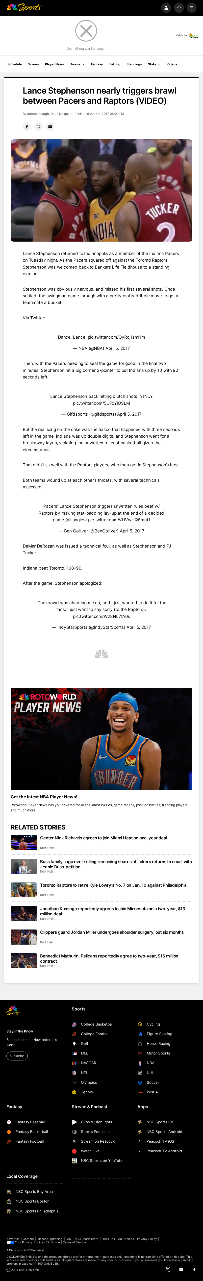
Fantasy (97, 64)
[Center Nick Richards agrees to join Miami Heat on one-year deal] (24, 842)
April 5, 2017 (117, 348)
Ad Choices (126, 1239)
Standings (134, 64)
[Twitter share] (38, 126)
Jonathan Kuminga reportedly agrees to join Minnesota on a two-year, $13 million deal (112, 911)
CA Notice (53, 1242)
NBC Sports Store (87, 1239)
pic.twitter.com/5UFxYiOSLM (101, 403)
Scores (33, 64)
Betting (114, 64)
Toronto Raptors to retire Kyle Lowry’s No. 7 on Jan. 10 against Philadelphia (113, 885)
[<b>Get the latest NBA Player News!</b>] (102, 739)
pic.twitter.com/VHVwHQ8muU (119, 519)
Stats (152, 64)
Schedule (14, 64)
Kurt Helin (47, 848)
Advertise (13, 1239)
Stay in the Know (19, 1031)
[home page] (24, 8)
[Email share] (50, 126)
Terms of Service (74, 1242)
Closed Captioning (49, 1239)
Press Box (108, 1239)
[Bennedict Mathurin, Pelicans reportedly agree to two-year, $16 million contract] (24, 960)
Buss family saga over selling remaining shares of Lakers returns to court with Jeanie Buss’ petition (116, 864)
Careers (28, 1239)
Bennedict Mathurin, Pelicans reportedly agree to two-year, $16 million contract (109, 958)
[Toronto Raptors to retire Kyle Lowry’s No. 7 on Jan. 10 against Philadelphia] (24, 889)
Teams (75, 64)
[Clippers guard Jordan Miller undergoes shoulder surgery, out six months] (24, 936)
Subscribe (17, 1056)
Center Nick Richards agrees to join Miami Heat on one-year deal (103, 837)
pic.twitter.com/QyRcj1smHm (116, 337)
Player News (54, 64)
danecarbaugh (38, 114)
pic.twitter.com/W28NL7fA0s (101, 616)
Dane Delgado (61, 114)
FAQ (68, 1239)
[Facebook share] (27, 126)
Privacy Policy (147, 1239)
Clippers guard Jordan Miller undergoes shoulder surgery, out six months (112, 932)
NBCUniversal (34, 1250)
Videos (171, 64)
